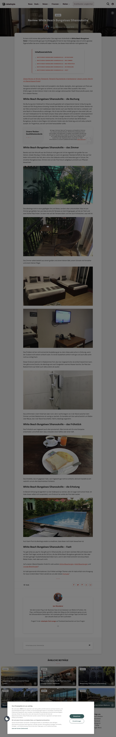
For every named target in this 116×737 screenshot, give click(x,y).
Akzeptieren (76, 716)
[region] (50, 717)
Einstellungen (77, 721)
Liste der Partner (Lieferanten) (20, 728)
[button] (7, 719)
